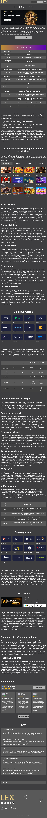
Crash (28, 163)
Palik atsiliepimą (39, 687)
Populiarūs (5, 163)
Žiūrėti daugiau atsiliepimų (23, 716)
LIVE (17, 163)
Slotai (40, 163)
